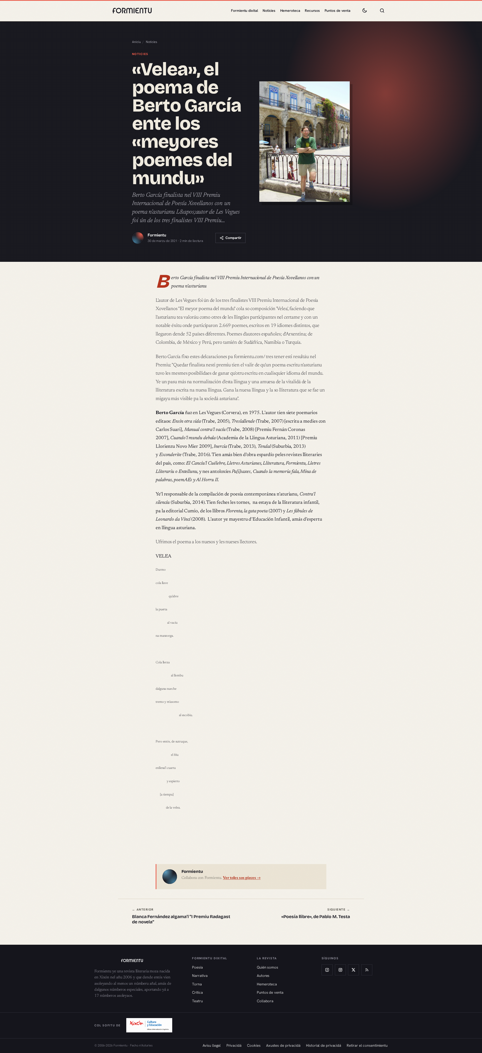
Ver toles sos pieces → (242, 878)
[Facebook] (327, 969)
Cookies (253, 1045)
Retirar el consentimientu (367, 1045)
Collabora (265, 1000)
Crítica (197, 992)
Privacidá (234, 1045)
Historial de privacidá (323, 1045)
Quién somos (267, 967)
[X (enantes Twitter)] (353, 969)
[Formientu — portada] (132, 10)
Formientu (157, 235)
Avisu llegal (212, 1045)
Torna (197, 984)
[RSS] (366, 969)
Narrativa (199, 975)
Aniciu (136, 42)
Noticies (269, 10)
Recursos (312, 10)
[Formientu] (138, 960)
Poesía (197, 967)
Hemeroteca (290, 10)
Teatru (197, 1000)
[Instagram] (340, 969)
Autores (263, 975)
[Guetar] (382, 10)
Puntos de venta (338, 10)
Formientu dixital (244, 10)
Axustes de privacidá (283, 1045)
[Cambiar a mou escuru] (364, 10)
